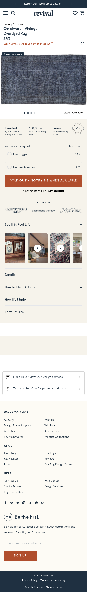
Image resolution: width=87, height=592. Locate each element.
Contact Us (11, 481)
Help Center (51, 481)
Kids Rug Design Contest (59, 465)
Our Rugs (50, 453)
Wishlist (49, 420)
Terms (44, 580)
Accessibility (58, 580)
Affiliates (9, 431)
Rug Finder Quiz (13, 492)
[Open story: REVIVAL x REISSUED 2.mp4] (15, 248)
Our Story (10, 453)
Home (6, 24)
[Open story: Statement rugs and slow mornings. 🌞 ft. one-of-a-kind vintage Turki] (60, 248)
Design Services (53, 486)
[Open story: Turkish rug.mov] (38, 248)
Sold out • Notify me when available (43, 180)
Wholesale (50, 426)
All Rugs (9, 420)
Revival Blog (11, 459)
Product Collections (56, 437)
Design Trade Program (17, 426)
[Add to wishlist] (82, 43)
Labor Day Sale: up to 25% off (43, 4)
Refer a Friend (52, 431)
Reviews (49, 459)
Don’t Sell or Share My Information (43, 587)
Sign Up (20, 555)
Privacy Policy (29, 580)
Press (7, 465)
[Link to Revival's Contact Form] (42, 503)
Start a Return (12, 486)
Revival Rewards (13, 437)
